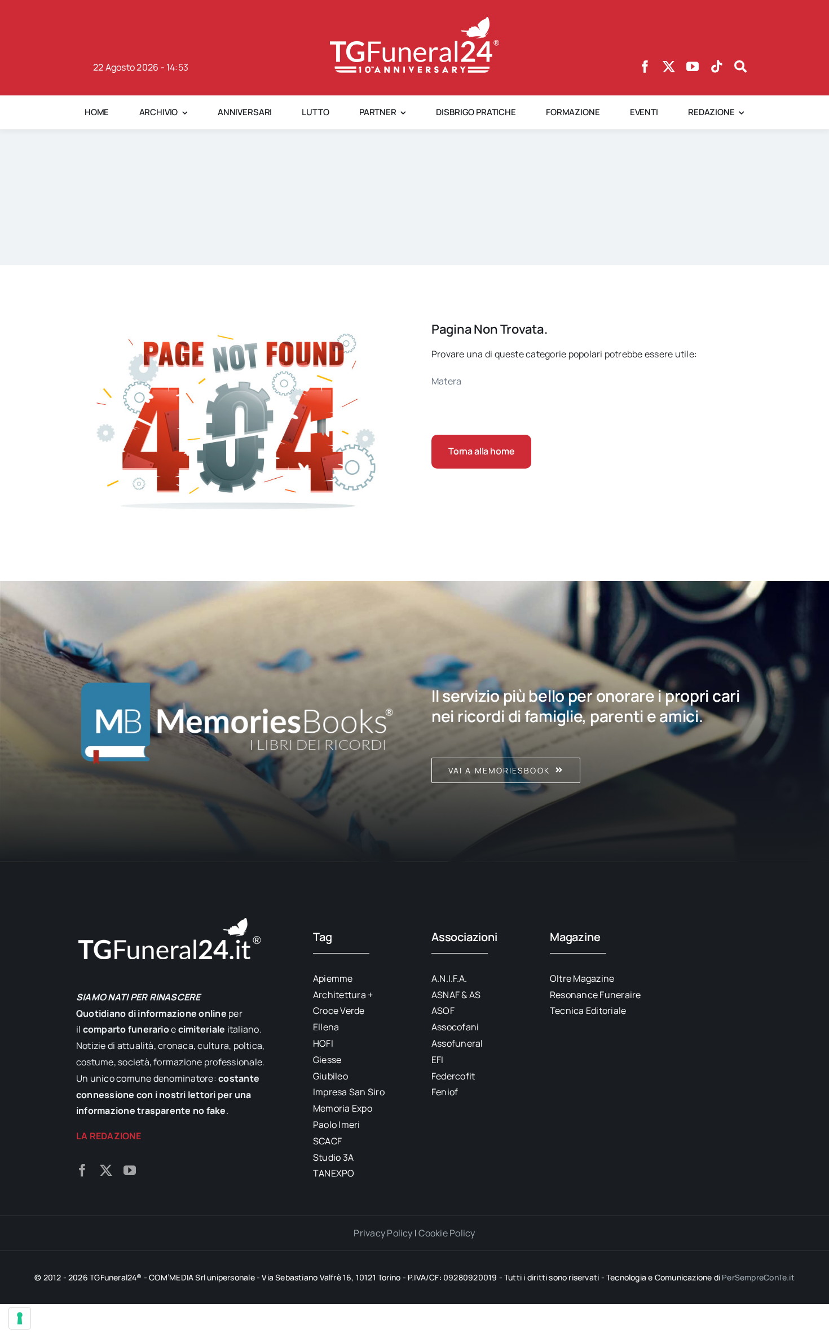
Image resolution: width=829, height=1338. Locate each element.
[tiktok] (717, 66)
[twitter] (669, 66)
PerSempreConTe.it (758, 1277)
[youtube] (692, 66)
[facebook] (645, 66)
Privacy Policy (383, 1233)
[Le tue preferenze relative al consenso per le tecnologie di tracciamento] (19, 1318)
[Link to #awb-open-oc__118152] (740, 66)
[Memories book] (592, 721)
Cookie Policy (446, 1233)
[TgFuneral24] (414, 21)
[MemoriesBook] (237, 722)
